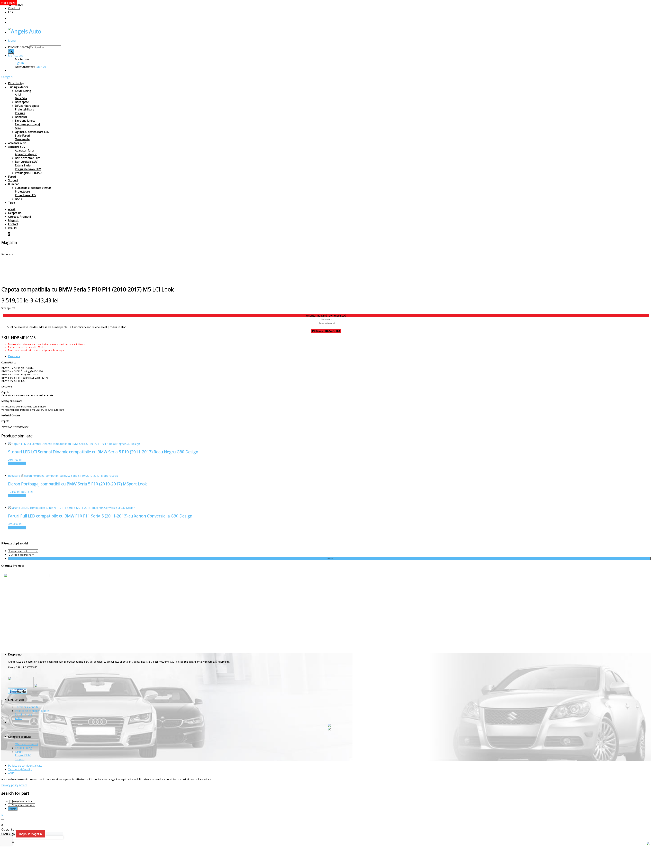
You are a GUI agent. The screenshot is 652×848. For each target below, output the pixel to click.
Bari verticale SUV (26, 162)
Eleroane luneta (25, 120)
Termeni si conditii (26, 707)
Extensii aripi (23, 165)
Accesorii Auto (17, 143)
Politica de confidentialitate (32, 711)
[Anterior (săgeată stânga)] (2, 845)
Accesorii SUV (16, 147)
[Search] (11, 51)
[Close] (2, 819)
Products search (18, 47)
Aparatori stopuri (26, 154)
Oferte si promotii (26, 744)
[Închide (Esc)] (13, 842)
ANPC (18, 718)
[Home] (24, 31)
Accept (23, 785)
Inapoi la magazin (30, 834)
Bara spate (22, 102)
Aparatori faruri (25, 150)
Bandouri (21, 117)
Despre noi (15, 213)
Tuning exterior (18, 87)
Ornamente (22, 139)
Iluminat (13, 184)
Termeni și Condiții (20, 769)
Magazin (13, 220)
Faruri (12, 176)
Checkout (14, 8)
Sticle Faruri (22, 135)
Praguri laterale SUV (28, 169)
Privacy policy (9, 785)
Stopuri (13, 180)
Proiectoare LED (25, 195)
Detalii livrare (23, 714)
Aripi (18, 94)
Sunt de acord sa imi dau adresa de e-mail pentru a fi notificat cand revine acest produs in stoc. (66, 327)
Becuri (19, 199)
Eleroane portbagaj (27, 124)
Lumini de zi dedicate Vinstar (33, 188)
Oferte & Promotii (19, 216)
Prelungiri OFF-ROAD (28, 173)
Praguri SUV (23, 755)
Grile (18, 128)
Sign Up (42, 67)
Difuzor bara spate (27, 106)
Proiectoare (22, 191)
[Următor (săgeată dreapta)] (6, 845)
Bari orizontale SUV (27, 158)
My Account (15, 55)
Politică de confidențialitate (25, 765)
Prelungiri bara (24, 109)
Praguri (20, 113)
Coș (10, 12)
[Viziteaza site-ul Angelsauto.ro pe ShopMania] (17, 692)
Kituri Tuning (23, 748)
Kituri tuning (16, 83)
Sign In (19, 63)
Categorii (7, 77)
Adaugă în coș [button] (17, 463)
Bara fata (21, 98)
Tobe (11, 203)
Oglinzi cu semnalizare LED (32, 132)
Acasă (11, 209)
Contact (13, 224)
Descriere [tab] (14, 356)
